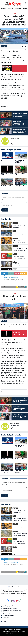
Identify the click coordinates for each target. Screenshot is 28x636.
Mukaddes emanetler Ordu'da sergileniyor (18, 265)
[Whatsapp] (19, 600)
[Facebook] (8, 600)
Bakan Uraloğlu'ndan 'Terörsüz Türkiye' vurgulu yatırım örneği (20, 242)
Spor (14, 230)
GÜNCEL (3, 9)
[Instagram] (14, 600)
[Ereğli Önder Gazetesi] (13, 3)
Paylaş (4, 46)
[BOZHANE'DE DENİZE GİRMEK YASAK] (7, 181)
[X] (11, 600)
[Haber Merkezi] (5, 141)
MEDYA (24, 9)
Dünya (14, 253)
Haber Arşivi (6, 617)
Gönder (4, 210)
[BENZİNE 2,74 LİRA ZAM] (21, 169)
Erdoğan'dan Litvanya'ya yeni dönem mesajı (19, 257)
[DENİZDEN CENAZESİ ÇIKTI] (7, 169)
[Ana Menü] (1, 3)
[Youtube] (17, 600)
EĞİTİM (10, 9)
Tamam (19, 634)
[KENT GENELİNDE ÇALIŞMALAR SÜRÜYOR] (21, 155)
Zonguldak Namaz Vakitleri (10, 608)
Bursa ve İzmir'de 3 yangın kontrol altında (20, 249)
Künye (4, 621)
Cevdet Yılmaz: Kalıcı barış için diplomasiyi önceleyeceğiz (19, 226)
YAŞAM (15, 261)
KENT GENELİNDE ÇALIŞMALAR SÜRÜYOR (19, 161)
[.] (7, 155)
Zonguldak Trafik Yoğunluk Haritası (12, 610)
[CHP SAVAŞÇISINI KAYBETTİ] (21, 181)
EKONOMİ (17, 9)
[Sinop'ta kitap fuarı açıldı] (14, 311)
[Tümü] (26, 219)
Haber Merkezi (14, 140)
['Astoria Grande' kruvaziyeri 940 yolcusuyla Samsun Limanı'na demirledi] (14, 36)
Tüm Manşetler (7, 613)
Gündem (15, 223)
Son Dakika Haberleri (8, 615)
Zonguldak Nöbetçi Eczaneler (10, 605)
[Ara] (25, 3)
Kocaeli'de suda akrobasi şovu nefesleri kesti (19, 234)
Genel (14, 13)
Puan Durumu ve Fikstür (9, 612)
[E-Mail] (11, 143)
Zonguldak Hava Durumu (9, 606)
